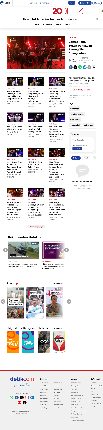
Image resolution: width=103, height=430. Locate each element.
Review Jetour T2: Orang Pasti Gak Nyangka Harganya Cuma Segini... (22, 265)
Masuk (97, 3)
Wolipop (57, 392)
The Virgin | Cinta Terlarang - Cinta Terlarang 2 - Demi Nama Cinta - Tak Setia (57, 96)
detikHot (43, 395)
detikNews (44, 383)
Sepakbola (44, 401)
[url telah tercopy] (89, 67)
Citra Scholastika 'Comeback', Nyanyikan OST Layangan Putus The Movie (57, 132)
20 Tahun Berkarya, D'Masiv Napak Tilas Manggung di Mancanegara (36, 207)
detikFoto (57, 401)
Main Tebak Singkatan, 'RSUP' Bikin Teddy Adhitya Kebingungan (36, 96)
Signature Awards (77, 395)
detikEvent (74, 392)
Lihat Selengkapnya (36, 227)
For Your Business (77, 414)
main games (75, 120)
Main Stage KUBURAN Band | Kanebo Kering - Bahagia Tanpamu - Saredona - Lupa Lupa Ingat (57, 169)
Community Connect (78, 420)
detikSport (44, 398)
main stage (88, 125)
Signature (73, 19)
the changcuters (77, 114)
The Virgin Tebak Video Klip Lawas (14, 128)
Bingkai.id (74, 405)
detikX (56, 395)
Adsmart (74, 389)
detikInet (43, 392)
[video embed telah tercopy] (94, 67)
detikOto (43, 405)
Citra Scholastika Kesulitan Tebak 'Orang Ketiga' (35, 129)
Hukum (58, 25)
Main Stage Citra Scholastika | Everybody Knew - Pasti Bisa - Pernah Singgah (15, 167)
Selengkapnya (58, 283)
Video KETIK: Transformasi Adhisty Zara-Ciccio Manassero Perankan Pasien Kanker (56, 266)
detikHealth (58, 389)
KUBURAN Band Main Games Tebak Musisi (35, 164)
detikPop (57, 408)
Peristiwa (47, 25)
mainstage (74, 109)
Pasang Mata (75, 386)
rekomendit (75, 417)
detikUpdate (48, 19)
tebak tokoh (75, 125)
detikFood (57, 386)
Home (26, 19)
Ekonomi (68, 25)
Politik (37, 25)
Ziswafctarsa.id (76, 408)
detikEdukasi (44, 386)
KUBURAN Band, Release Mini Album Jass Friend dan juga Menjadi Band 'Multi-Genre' (14, 208)
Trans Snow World (77, 398)
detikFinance (44, 389)
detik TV (35, 19)
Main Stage (74, 60)
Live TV (60, 19)
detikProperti (45, 408)
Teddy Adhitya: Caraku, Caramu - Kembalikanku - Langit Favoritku (14, 95)
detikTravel (58, 383)
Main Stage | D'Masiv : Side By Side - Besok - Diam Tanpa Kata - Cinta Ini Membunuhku (57, 208)
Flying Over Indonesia (78, 411)
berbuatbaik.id (76, 383)
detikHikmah (58, 405)
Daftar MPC (84, 3)
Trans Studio (75, 401)
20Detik (57, 398)
